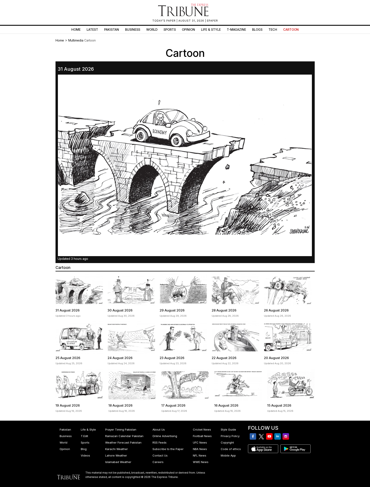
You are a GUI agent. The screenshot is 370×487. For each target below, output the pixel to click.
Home (76, 29)
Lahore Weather (116, 455)
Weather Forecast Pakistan (123, 442)
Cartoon (291, 29)
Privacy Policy (230, 436)
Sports (170, 29)
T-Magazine (236, 29)
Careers (158, 462)
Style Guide (228, 429)
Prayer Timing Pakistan (120, 429)
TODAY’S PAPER (164, 20)
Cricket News (202, 429)
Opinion (188, 29)
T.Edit (84, 436)
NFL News (199, 455)
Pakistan (111, 29)
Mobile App (228, 455)
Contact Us (160, 455)
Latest (92, 29)
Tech (272, 29)
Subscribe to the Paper (168, 449)
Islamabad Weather (118, 462)
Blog (84, 449)
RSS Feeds (159, 442)
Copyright (227, 442)
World (151, 29)
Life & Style (211, 29)
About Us (158, 429)
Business (132, 29)
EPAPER (212, 20)
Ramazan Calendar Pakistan (124, 436)
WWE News (200, 462)
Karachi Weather (116, 449)
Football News (202, 436)
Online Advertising (164, 436)
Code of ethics (231, 449)
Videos (85, 455)
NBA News (200, 449)
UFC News (200, 442)
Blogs (257, 29)
